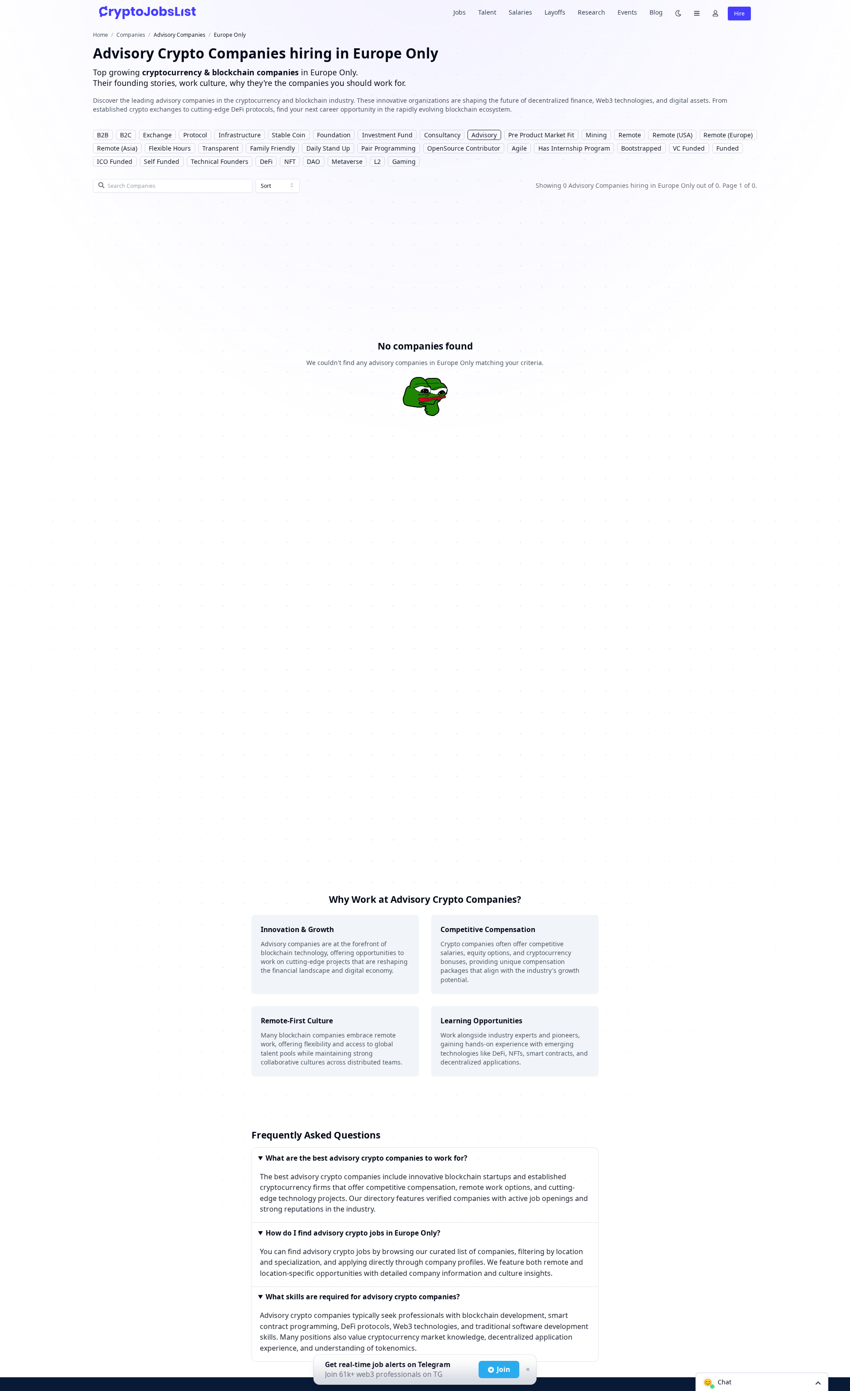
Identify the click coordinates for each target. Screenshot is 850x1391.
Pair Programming (388, 148)
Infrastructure (240, 135)
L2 (377, 161)
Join (503, 1369)
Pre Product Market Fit (541, 135)
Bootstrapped (641, 148)
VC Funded (689, 148)
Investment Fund (387, 135)
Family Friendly (272, 148)
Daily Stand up (328, 148)
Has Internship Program (574, 148)
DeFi (266, 161)
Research (591, 12)
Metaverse (347, 161)
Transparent (220, 148)
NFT (290, 161)
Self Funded (161, 161)
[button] (761, 1381)
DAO (313, 161)
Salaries (520, 12)
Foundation (334, 135)
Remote (629, 135)
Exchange (157, 135)
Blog (656, 12)
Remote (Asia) (117, 148)
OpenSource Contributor (463, 148)
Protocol (195, 135)
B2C (125, 135)
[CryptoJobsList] (147, 12)
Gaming (404, 161)
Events (627, 12)
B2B (102, 135)
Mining (596, 135)
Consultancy (442, 135)
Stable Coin (288, 135)
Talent (487, 12)
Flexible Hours (170, 148)
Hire (739, 13)
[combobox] (277, 186)
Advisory (484, 135)
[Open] (818, 1382)
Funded (727, 148)
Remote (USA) (672, 135)
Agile (519, 148)
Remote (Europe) (728, 135)
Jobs (459, 12)
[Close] (527, 1370)
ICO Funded (114, 161)
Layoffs (555, 12)
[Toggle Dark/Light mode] (678, 12)
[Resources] (697, 12)
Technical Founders (219, 161)
